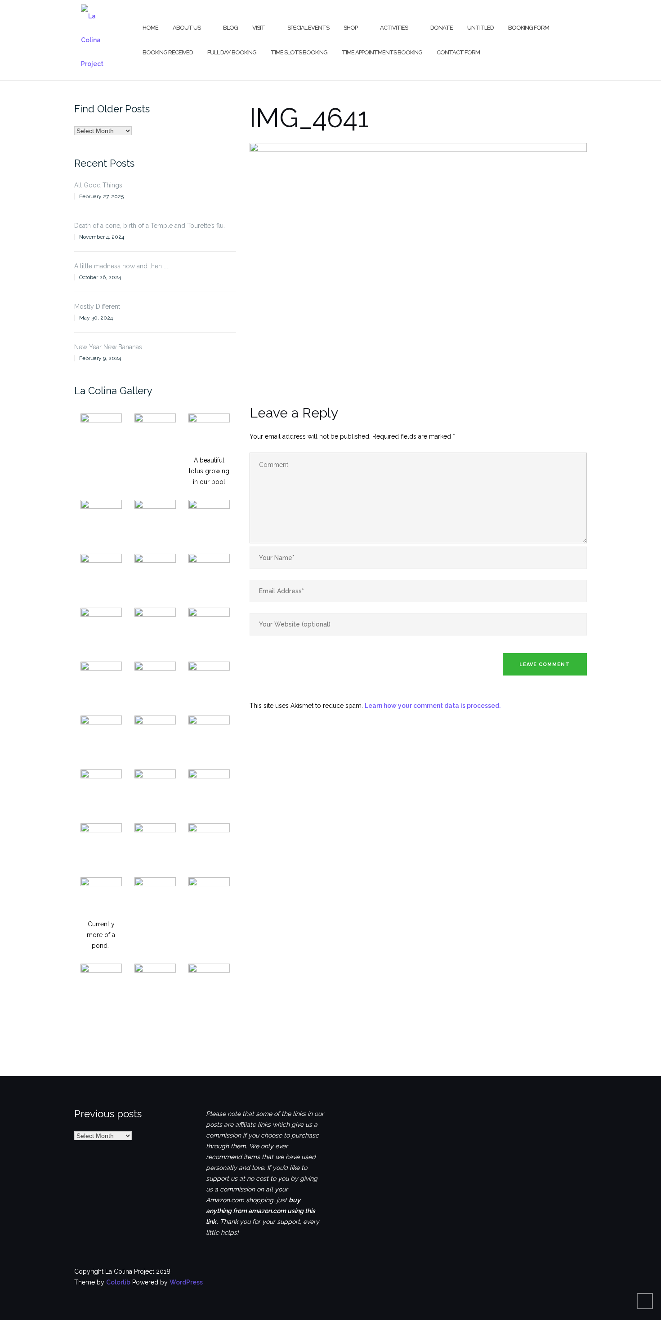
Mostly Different (97, 306)
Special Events (308, 27)
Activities (394, 27)
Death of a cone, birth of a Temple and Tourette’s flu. (149, 225)
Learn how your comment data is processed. (432, 705)
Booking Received (168, 52)
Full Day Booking (231, 52)
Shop (350, 27)
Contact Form (458, 52)
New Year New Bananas (108, 347)
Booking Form (528, 27)
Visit (258, 27)
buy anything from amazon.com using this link (260, 1210)
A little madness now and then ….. (122, 266)
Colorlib (118, 1282)
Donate (441, 27)
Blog (230, 27)
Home (150, 27)
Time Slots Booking (299, 52)
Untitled (480, 27)
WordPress (186, 1282)
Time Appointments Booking (382, 52)
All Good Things (98, 185)
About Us (187, 27)
